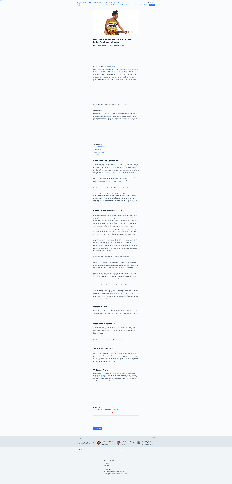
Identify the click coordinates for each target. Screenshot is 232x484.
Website (127, 412)
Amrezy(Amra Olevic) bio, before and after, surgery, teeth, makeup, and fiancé (147, 443)
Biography (134, 4)
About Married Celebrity (109, 460)
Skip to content (3, 0)
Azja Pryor (104, 72)
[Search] (154, 2)
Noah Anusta (112, 66)
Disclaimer (106, 463)
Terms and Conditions (107, 2)
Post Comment (98, 428)
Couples (128, 4)
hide (101, 144)
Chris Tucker (129, 71)
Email (111, 412)
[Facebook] (148, 2)
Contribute (152, 4)
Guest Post (116, 2)
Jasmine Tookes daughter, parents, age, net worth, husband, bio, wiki (107, 443)
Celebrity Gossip (114, 4)
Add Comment (97, 417)
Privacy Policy (97, 2)
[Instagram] (152, 2)
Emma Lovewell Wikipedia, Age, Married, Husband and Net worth (128, 443)
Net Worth (140, 4)
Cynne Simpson (104, 77)
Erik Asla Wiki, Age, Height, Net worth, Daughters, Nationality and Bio (85, 442)
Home (107, 4)
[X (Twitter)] (150, 2)
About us (79, 2)
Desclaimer (90, 2)
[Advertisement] (116, 57)
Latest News (122, 4)
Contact (84, 2)
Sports (145, 4)
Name (95, 412)
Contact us (106, 465)
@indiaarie (95, 376)
